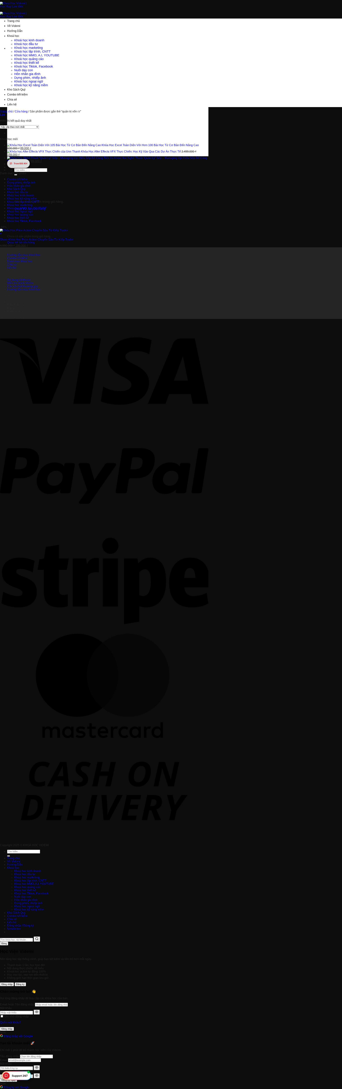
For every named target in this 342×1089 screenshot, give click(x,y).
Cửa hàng (21, 111)
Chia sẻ (12, 99)
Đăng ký (20, 984)
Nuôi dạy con (23, 70)
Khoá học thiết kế (26, 62)
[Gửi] (15, 174)
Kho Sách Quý (16, 89)
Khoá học (13, 35)
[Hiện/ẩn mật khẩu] (37, 1012)
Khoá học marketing (28, 48)
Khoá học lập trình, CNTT (32, 51)
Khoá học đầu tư (26, 44)
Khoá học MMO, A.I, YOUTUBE (36, 55)
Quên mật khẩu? (10, 1022)
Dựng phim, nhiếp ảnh (30, 77)
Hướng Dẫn (14, 30)
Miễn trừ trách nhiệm (20, 283)
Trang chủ (13, 20)
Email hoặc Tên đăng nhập (17, 1004)
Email (3, 1060)
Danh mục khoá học (19, 261)
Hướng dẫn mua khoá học (23, 254)
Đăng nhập (6, 984)
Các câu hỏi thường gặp (22, 286)
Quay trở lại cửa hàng (21, 242)
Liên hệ (12, 104)
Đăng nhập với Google (18, 1036)
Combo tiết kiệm (17, 94)
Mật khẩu (6, 1008)
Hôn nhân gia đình (27, 74)
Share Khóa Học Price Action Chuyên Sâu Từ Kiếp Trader (36, 239)
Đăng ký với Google (16, 1087)
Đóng (4, 943)
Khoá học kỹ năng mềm (31, 85)
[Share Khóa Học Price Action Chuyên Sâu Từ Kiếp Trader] (34, 230)
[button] (103, 233)
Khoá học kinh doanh (29, 40)
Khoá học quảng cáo (29, 59)
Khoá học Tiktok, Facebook (33, 66)
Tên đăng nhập (9, 1056)
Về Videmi (13, 25)
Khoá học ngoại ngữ (28, 81)
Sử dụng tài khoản (18, 279)
